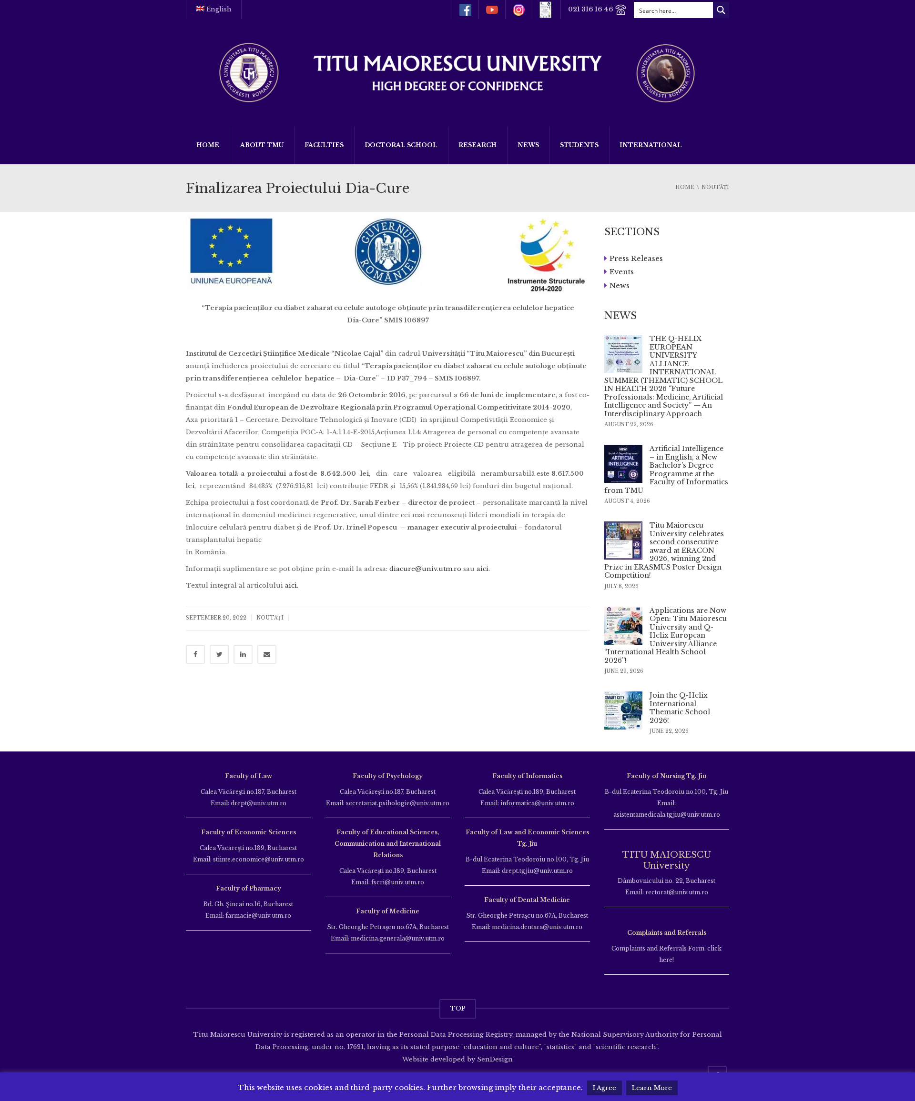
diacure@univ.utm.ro (425, 569)
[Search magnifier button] (721, 10)
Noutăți (270, 618)
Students (579, 145)
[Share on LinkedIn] (243, 654)
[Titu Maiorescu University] (457, 72)
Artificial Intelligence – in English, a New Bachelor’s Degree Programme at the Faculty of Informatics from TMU (666, 469)
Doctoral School (401, 145)
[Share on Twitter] (219, 654)
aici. (483, 569)
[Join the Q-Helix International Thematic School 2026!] (623, 710)
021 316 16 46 (591, 9)
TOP (458, 1008)
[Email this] (266, 654)
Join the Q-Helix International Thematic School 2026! (680, 708)
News (528, 145)
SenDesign (494, 1059)
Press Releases (636, 257)
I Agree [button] (604, 1088)
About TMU (262, 145)
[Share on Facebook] (195, 654)
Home (207, 145)
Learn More (652, 1088)
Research (477, 145)
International (651, 145)
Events (622, 271)
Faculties (324, 145)
